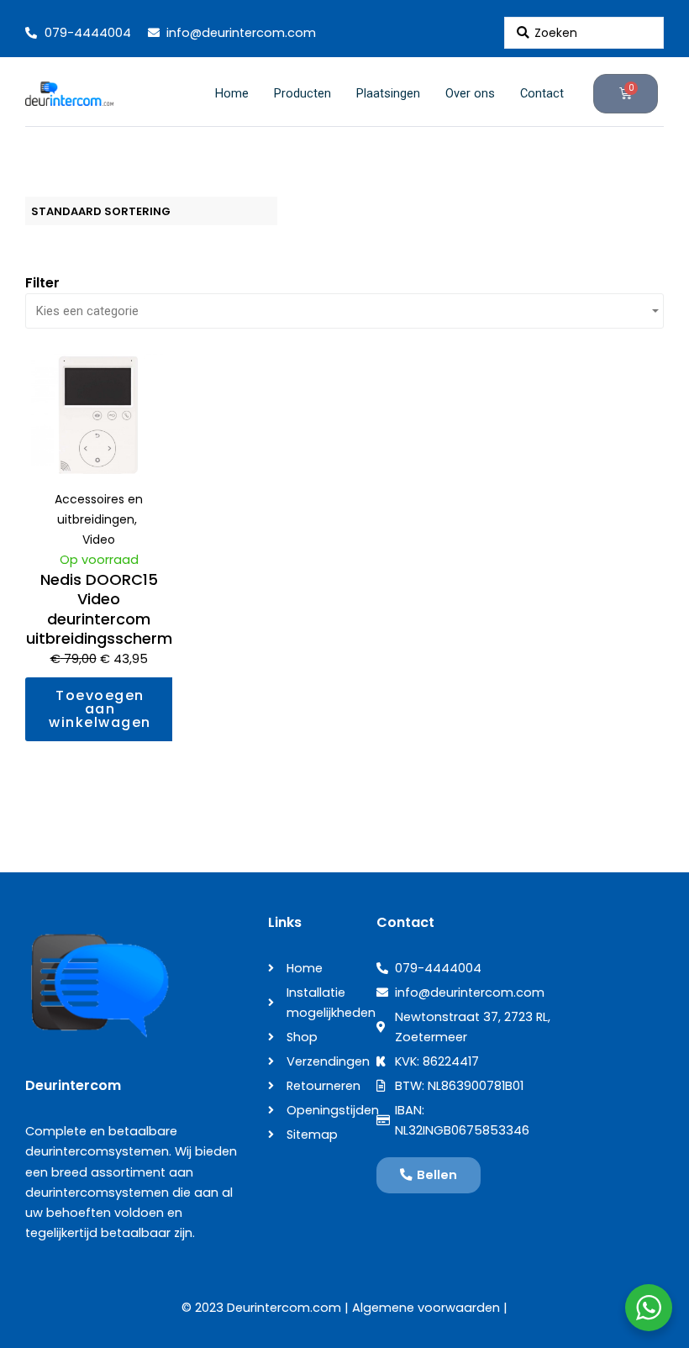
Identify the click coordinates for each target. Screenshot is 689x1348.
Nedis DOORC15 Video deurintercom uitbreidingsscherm (99, 609)
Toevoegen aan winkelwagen (100, 709)
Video (98, 539)
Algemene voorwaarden (426, 1307)
